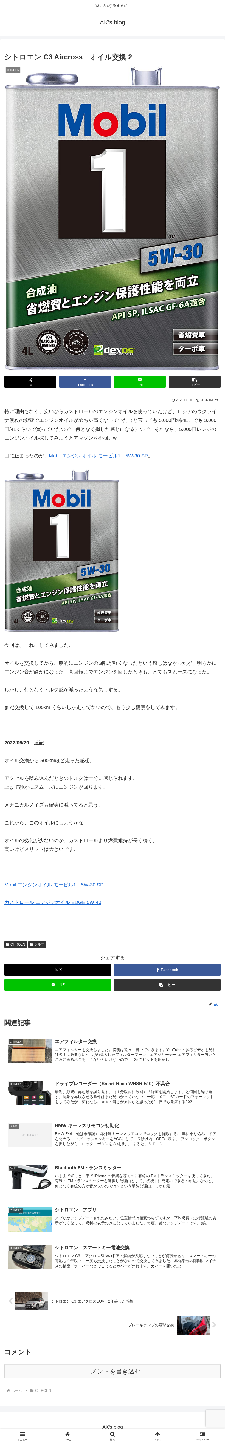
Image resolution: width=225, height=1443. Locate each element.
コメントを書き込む (113, 1371)
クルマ (39, 944)
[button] (195, 382)
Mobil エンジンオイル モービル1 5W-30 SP (98, 456)
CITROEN (17, 944)
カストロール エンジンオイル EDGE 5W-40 (52, 902)
